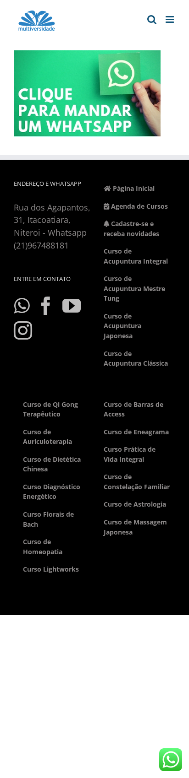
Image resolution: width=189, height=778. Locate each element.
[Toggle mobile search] (151, 19)
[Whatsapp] (21, 306)
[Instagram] (23, 330)
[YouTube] (71, 306)
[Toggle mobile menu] (170, 19)
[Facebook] (46, 306)
